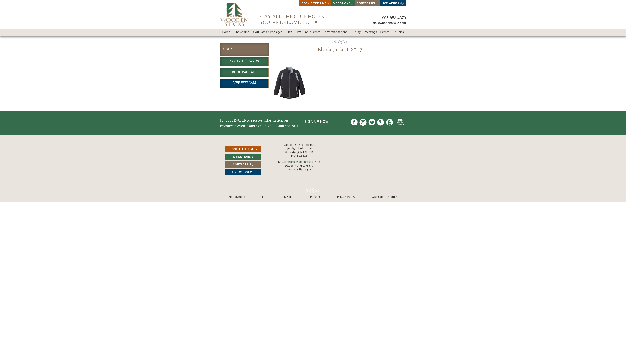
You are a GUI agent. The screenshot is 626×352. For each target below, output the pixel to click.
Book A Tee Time (314, 3)
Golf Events (312, 32)
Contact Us (366, 3)
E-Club (288, 197)
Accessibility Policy (385, 197)
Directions (341, 3)
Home (226, 32)
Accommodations (335, 32)
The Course (241, 32)
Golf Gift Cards (244, 61)
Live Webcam (391, 3)
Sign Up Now (317, 121)
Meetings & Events (377, 32)
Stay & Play (293, 32)
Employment (236, 197)
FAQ (265, 197)
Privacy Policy (346, 197)
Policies (398, 32)
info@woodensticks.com (389, 22)
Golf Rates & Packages (267, 32)
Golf (227, 49)
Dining (356, 32)
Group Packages (244, 72)
